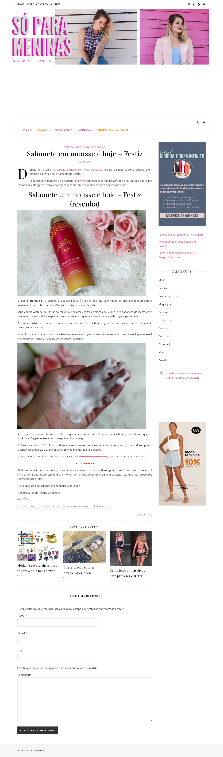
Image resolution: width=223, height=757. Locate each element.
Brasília (163, 360)
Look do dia (165, 320)
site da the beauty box (93, 456)
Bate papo (165, 336)
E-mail (22, 633)
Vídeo (162, 352)
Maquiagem (63, 129)
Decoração (165, 344)
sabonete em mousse (77, 506)
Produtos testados (113, 129)
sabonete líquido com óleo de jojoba (79, 169)
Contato (42, 4)
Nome (22, 615)
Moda (27, 129)
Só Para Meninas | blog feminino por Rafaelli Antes (111, 36)
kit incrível (80, 180)
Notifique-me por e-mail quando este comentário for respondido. (59, 668)
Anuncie (55, 4)
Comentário (24, 674)
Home (20, 4)
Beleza (43, 129)
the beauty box (101, 506)
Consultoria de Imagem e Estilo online (181, 234)
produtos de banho (51, 506)
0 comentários (144, 514)
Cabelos (85, 129)
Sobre (30, 4)
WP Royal (39, 750)
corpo (23, 506)
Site (19, 650)
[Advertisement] (111, 90)
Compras (164, 328)
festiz (33, 506)
